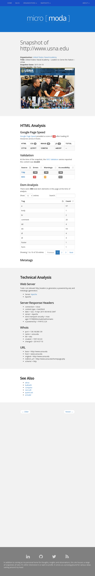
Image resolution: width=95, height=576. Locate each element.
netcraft (28, 390)
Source (24, 167)
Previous (50, 252)
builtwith (28, 385)
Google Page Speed (28, 136)
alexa (27, 382)
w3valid (28, 395)
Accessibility (64, 167)
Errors (35, 167)
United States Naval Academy (45, 57)
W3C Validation (52, 159)
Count (68, 201)
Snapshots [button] (45, 3)
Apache (34, 294)
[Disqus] (47, 447)
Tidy (23, 172)
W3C (23, 177)
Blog (17, 3)
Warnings (48, 167)
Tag (23, 201)
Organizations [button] (29, 3)
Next (71, 252)
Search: (52, 195)
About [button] (85, 3)
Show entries (29, 195)
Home (10, 3)
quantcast (29, 392)
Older (25, 412)
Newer (69, 412)
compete (28, 387)
